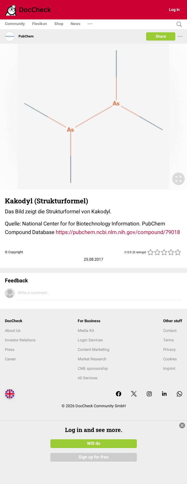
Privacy (169, 349)
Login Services (90, 340)
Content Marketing (93, 349)
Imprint (169, 368)
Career (10, 359)
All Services (87, 378)
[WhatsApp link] (179, 394)
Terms (168, 340)
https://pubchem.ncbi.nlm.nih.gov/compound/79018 (118, 232)
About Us (12, 330)
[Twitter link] (134, 394)
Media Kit (86, 330)
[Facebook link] (118, 394)
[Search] (178, 24)
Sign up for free (93, 457)
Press (9, 349)
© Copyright (14, 252)
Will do (93, 443)
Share (161, 36)
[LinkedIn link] (164, 394)
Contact (170, 330)
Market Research (92, 359)
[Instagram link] (149, 394)
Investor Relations (20, 340)
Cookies (170, 359)
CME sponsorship (93, 368)
